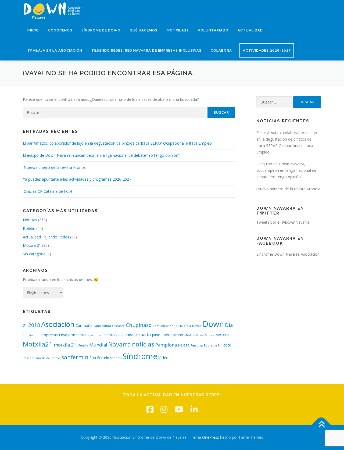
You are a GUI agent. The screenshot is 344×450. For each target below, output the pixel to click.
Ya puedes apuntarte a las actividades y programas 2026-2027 (77, 179)
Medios (189, 335)
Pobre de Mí (212, 345)
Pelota (183, 345)
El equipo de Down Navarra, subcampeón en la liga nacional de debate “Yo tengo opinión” (101, 155)
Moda (200, 335)
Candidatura (102, 326)
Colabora (221, 50)
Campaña (84, 325)
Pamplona (166, 345)
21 (25, 325)
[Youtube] (179, 409)
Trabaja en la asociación (54, 50)
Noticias (30, 219)
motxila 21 (65, 345)
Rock (227, 345)
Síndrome (140, 356)
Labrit (167, 334)
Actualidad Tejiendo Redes (46, 237)
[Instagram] (163, 409)
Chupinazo (139, 325)
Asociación (57, 324)
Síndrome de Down (100, 30)
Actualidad (250, 30)
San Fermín (99, 357)
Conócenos (60, 30)
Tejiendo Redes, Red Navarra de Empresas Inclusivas (146, 50)
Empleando (31, 335)
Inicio (33, 30)
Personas (197, 345)
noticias (143, 344)
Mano (178, 334)
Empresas (49, 334)
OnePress (210, 437)
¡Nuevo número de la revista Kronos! (55, 167)
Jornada (142, 334)
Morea (209, 335)
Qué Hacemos (143, 30)
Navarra (119, 344)
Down (213, 324)
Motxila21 (178, 30)
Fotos (119, 335)
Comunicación (163, 326)
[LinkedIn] (194, 409)
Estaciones (94, 335)
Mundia (82, 345)
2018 (34, 325)
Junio (156, 334)
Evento (108, 334)
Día (229, 325)
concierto (182, 325)
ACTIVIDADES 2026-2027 (267, 50)
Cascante (118, 326)
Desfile (197, 326)
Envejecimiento (72, 334)
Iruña (128, 334)
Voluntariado (213, 30)
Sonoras (115, 358)
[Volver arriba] (321, 424)
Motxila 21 (32, 245)
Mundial (98, 345)
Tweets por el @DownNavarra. (283, 222)
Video (163, 357)
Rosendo (29, 358)
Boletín (29, 228)
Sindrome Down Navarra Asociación (288, 254)
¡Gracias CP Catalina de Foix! (47, 191)
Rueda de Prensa (48, 358)
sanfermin (74, 357)
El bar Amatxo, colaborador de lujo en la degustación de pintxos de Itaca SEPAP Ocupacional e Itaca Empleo (117, 143)
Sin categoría (34, 253)
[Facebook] (149, 409)
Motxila (222, 334)
